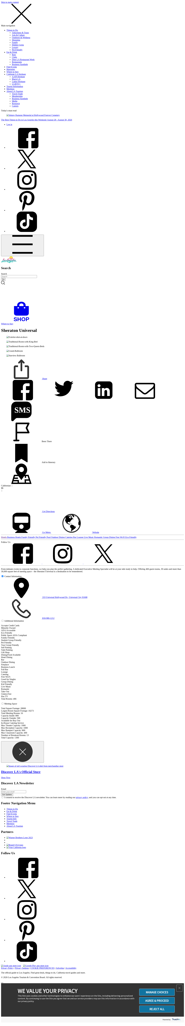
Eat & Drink (12, 52)
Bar (75, 537)
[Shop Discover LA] (22, 321)
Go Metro (46, 532)
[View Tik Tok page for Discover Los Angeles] (27, 231)
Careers (15, 106)
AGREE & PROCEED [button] (157, 1001)
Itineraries (11, 69)
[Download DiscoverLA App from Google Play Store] (35, 965)
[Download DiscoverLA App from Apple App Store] (11, 965)
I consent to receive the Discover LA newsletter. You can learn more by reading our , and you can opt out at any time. (60, 797)
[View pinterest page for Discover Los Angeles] (27, 210)
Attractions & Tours (20, 33)
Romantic (98, 537)
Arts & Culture (18, 35)
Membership (17, 96)
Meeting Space (10, 704)
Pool (49, 537)
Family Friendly (28, 537)
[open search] (92, 291)
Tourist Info (12, 819)
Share (44, 378)
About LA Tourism (15, 91)
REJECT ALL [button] (157, 1009)
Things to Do (12, 30)
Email (3, 789)
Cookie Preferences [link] (42, 968)
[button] (179, 988)
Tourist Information (15, 86)
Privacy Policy (7, 968)
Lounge (80, 537)
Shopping (16, 40)
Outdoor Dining (58, 537)
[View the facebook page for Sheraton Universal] (21, 563)
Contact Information (13, 576)
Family (15, 42)
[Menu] (22, 245)
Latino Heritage (18, 81)
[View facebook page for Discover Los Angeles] (27, 147)
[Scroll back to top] (2, 982)
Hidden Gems (18, 45)
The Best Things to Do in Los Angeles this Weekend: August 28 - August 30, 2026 (36, 120)
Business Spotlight (20, 64)
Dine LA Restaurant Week (23, 59)
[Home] (9, 262)
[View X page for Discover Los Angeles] (27, 168)
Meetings (10, 89)
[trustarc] (176, 1019)
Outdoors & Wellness (21, 37)
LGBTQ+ (16, 84)
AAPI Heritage (18, 76)
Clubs (14, 57)
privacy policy (82, 797)
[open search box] (92, 291)
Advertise (60, 968)
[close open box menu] (21, 23)
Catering (69, 537)
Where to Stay (13, 72)
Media (14, 101)
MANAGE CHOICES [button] (157, 992)
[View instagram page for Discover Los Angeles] (27, 189)
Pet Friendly (41, 537)
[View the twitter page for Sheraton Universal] (103, 563)
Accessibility (70, 968)
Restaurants (17, 62)
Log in (9, 124)
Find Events (12, 67)
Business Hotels (14, 537)
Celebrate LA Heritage (16, 74)
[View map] (21, 483)
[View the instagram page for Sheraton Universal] (62, 563)
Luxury (15, 47)
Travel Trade (17, 94)
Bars (14, 54)
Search (4, 274)
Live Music (89, 537)
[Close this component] (22, 752)
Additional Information (14, 621)
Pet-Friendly (17, 50)
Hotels (4, 537)
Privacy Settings (22, 968)
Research (16, 103)
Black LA (16, 79)
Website (95, 532)
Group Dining (109, 537)
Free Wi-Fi (120, 537)
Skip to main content (10, 2)
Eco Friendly (131, 537)
